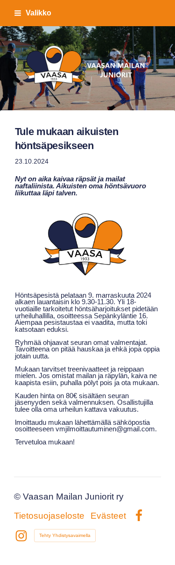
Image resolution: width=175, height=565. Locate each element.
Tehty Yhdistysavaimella (65, 535)
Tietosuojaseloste (49, 515)
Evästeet (108, 515)
